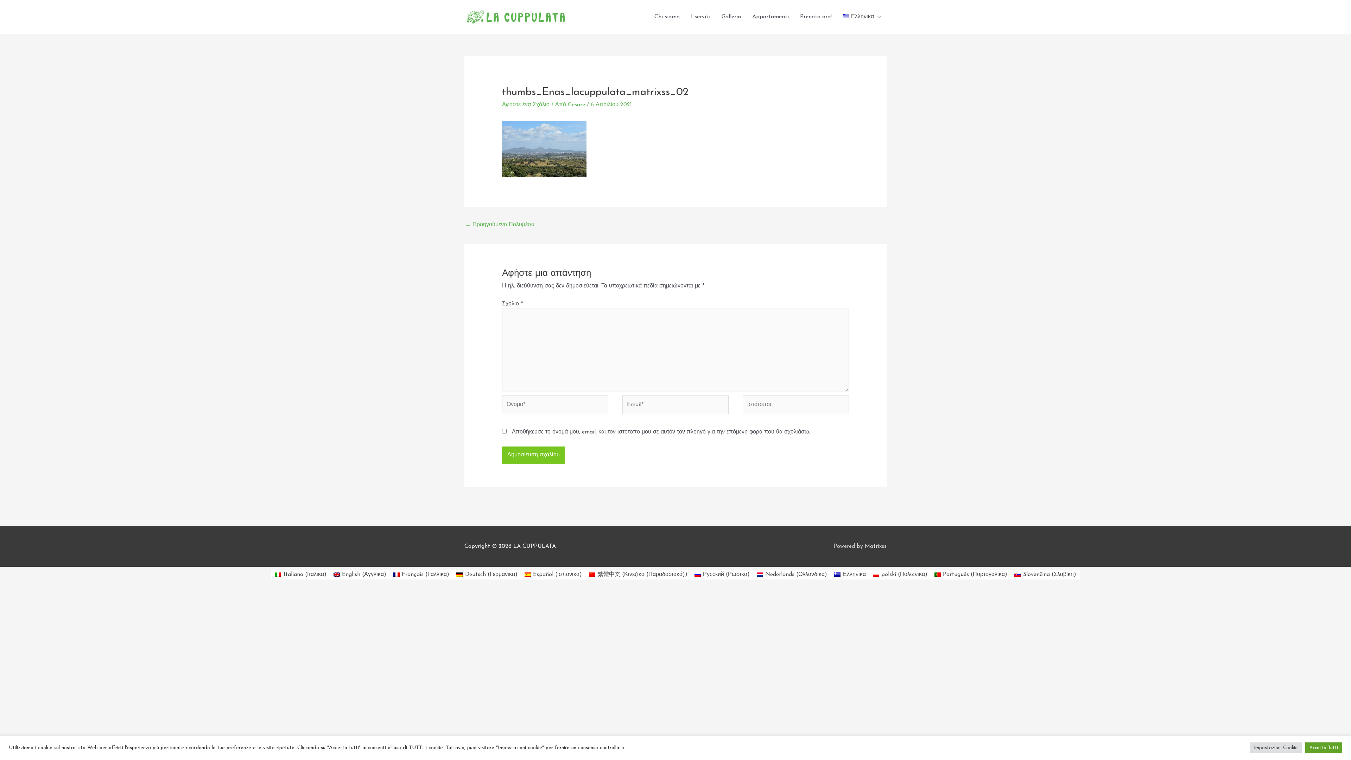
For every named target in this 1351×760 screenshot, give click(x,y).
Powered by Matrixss (860, 546)
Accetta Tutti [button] (1323, 748)
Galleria (731, 17)
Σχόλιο (512, 304)
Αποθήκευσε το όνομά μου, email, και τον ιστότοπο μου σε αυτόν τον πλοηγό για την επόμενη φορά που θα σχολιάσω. (661, 432)
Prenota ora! (816, 17)
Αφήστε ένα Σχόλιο (526, 105)
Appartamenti (770, 17)
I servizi (700, 17)
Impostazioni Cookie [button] (1276, 748)
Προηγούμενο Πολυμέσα (499, 225)
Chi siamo (667, 17)
